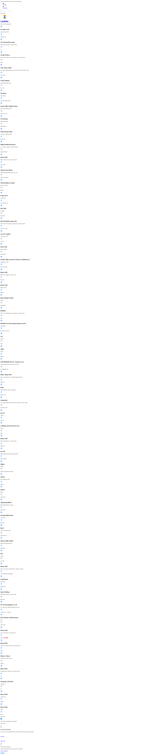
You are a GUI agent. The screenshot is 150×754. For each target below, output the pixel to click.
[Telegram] (4, 753)
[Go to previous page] (1, 10)
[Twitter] (2, 753)
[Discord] (1, 753)
